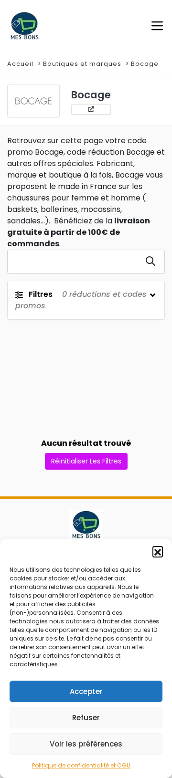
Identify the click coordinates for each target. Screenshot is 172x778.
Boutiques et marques (82, 64)
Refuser (86, 718)
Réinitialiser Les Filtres (86, 461)
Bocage (145, 64)
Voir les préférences (86, 744)
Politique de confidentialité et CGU (81, 765)
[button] (157, 551)
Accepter (86, 691)
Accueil (20, 64)
